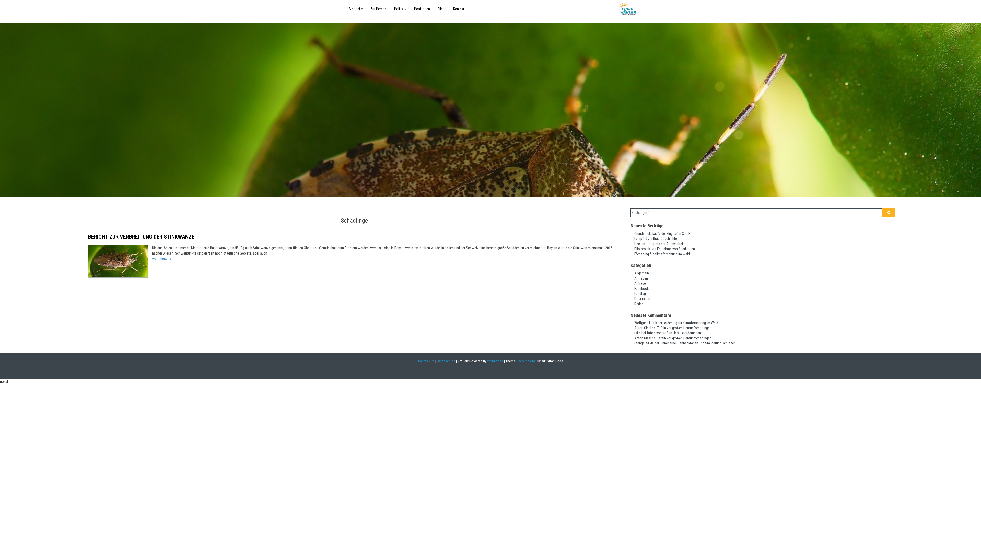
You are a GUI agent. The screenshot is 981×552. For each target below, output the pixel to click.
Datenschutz (446, 361)
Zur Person (378, 9)
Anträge (640, 283)
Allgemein (641, 273)
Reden (639, 304)
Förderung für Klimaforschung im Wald (662, 254)
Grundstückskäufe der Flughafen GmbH (662, 234)
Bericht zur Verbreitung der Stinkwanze (141, 237)
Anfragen (641, 278)
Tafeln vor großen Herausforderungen (684, 328)
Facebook (641, 288)
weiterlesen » (162, 258)
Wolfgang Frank (645, 323)
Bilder (442, 9)
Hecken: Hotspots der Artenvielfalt (659, 244)
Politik (399, 9)
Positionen (422, 9)
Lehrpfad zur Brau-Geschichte (655, 239)
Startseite (356, 9)
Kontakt (458, 9)
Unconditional (526, 361)
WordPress (494, 361)
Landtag (640, 294)
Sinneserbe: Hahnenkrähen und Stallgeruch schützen (698, 343)
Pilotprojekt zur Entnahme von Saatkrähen (664, 249)
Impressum (426, 361)
